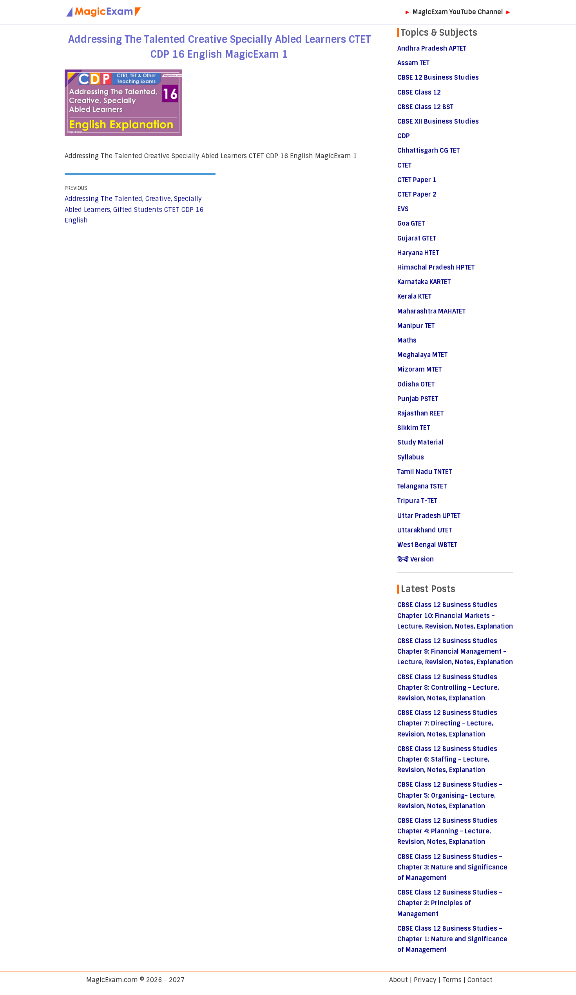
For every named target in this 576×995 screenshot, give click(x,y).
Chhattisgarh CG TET (428, 150)
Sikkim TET (413, 428)
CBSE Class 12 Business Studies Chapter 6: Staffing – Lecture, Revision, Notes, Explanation (447, 759)
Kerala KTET (414, 296)
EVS (403, 209)
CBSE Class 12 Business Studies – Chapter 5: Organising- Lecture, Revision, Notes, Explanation (449, 795)
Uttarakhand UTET (424, 530)
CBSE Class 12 (419, 92)
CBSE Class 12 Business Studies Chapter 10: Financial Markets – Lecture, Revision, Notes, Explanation (455, 615)
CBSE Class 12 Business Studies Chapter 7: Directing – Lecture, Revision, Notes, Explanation (447, 723)
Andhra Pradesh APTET (431, 48)
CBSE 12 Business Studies (438, 77)
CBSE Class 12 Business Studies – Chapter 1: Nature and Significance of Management (452, 939)
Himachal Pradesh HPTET (436, 267)
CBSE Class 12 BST (425, 107)
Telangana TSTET (422, 486)
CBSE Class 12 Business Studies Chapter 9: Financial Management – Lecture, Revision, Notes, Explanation (455, 651)
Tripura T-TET (417, 501)
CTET (404, 165)
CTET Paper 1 (417, 180)
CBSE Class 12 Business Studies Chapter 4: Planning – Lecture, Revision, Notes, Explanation (447, 831)
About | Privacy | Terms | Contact (441, 980)
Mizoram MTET (419, 369)
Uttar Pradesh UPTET (428, 516)
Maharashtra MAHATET (431, 311)
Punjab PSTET (417, 399)
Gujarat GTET (416, 238)
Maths (407, 340)
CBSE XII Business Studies (438, 121)
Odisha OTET (416, 384)
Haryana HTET (418, 253)
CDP (403, 136)
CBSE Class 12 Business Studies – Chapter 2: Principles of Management (449, 903)
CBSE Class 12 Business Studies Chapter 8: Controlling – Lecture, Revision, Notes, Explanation (448, 687)
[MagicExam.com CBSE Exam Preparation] (104, 12)
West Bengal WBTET (427, 545)
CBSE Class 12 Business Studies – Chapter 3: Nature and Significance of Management (452, 867)
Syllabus (410, 457)
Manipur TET (416, 326)
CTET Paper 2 (417, 194)
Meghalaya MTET (422, 355)
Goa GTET (411, 223)
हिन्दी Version (415, 559)
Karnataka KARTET (424, 282)
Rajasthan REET (420, 413)
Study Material (420, 442)
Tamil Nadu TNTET (424, 472)
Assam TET (413, 63)
